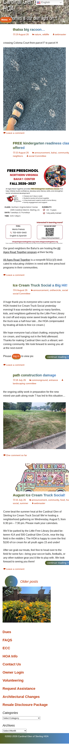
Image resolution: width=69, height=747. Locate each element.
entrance (53, 380)
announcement (42, 152)
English (45, 2)
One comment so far (16, 455)
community (63, 152)
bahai (54, 152)
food (62, 500)
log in (16, 356)
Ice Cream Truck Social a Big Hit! (40, 285)
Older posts (23, 582)
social (65, 290)
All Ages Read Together (16, 259)
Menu (4, 19)
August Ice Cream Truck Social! (39, 495)
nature (37, 34)
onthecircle (55, 290)
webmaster (60, 34)
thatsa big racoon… (29, 30)
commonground (40, 380)
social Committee (37, 156)
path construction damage (34, 375)
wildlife (45, 34)
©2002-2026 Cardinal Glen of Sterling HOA (26, 736)
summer (24, 503)
